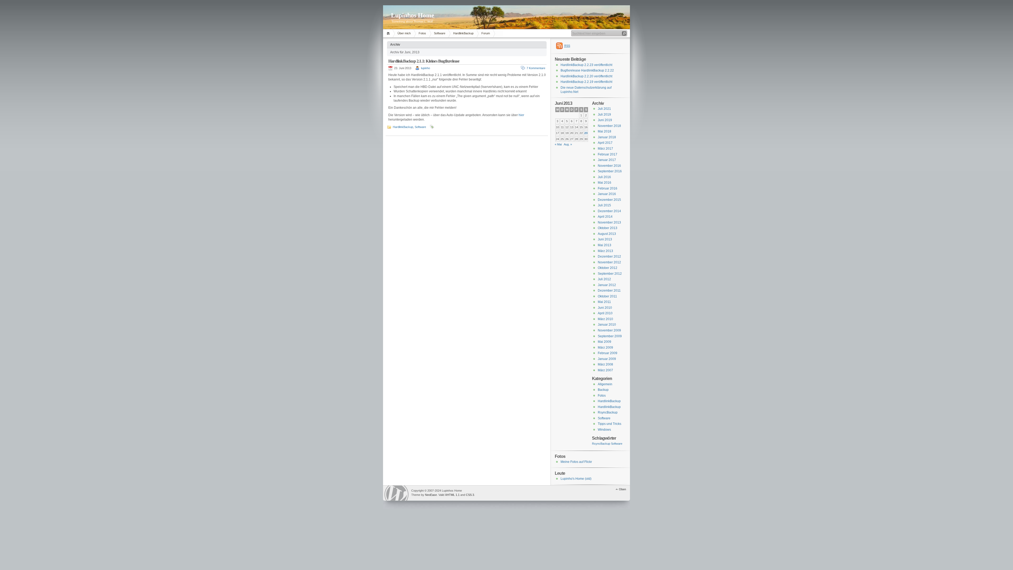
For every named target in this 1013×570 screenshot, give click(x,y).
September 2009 (610, 336)
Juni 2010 (605, 308)
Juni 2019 (605, 120)
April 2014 (605, 216)
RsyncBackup (608, 412)
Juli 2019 (604, 114)
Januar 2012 (607, 285)
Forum (485, 33)
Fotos (422, 33)
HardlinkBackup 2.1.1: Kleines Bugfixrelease (424, 61)
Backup (603, 390)
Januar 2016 (607, 194)
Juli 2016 (604, 177)
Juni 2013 (605, 239)
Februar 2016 (607, 188)
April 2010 (605, 313)
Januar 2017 (607, 160)
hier (521, 115)
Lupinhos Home (412, 15)
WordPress (396, 493)
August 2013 (607, 234)
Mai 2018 (604, 131)
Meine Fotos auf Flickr (576, 462)
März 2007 (605, 370)
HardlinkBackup (463, 33)
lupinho (425, 68)
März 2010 (605, 319)
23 (585, 133)
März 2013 (605, 251)
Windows (604, 429)
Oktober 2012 (607, 268)
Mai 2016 (604, 182)
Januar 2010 (607, 324)
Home (389, 33)
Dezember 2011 (609, 290)
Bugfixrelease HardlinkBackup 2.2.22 (587, 70)
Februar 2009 (607, 353)
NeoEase (431, 494)
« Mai (558, 144)
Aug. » (568, 144)
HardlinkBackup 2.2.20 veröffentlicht (586, 76)
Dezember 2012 (609, 256)
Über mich (404, 33)
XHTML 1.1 (452, 494)
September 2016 (610, 171)
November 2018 (609, 126)
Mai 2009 (604, 342)
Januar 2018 (607, 137)
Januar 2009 (607, 359)
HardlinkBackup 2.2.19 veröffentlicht (586, 82)
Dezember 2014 (609, 211)
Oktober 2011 (607, 296)
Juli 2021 (604, 109)
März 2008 (605, 364)
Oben (622, 489)
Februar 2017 (607, 154)
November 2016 (609, 166)
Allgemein (605, 384)
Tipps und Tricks (609, 424)
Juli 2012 (604, 279)
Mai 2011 (604, 302)
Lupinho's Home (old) (576, 479)
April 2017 (605, 143)
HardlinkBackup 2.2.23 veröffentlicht (586, 65)
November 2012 (609, 262)
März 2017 (605, 148)
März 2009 (605, 347)
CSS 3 (470, 494)
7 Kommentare (536, 68)
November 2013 (609, 222)
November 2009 (609, 330)
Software (439, 33)
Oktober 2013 (607, 228)
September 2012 (610, 274)
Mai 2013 (604, 245)
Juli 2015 (604, 205)
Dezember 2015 (609, 200)
